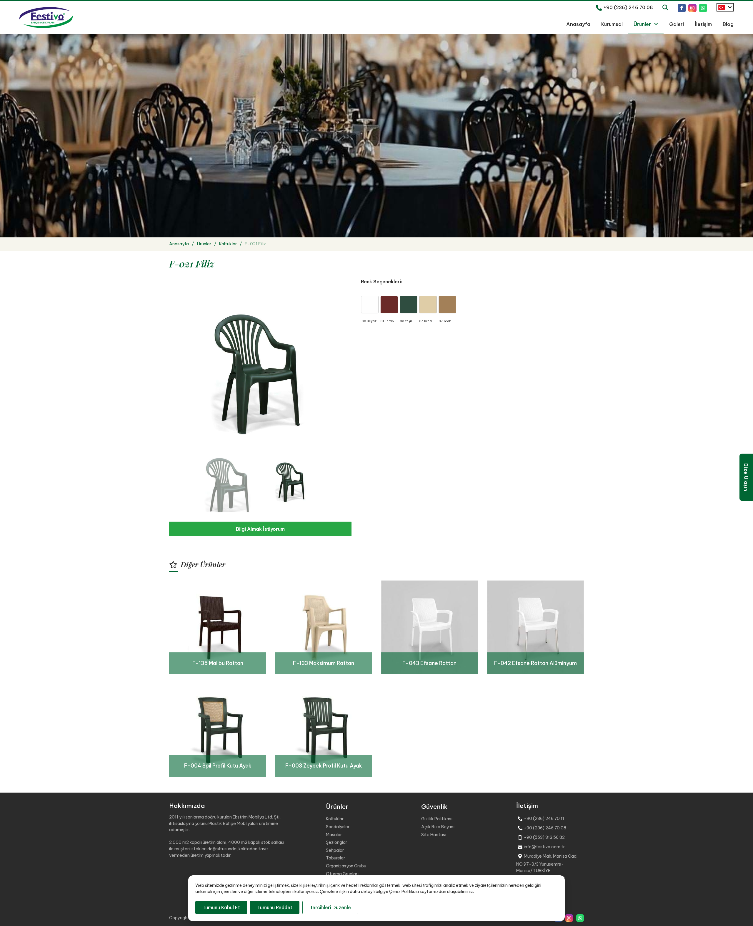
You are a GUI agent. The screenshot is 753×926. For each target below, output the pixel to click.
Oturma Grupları (342, 874)
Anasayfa (578, 24)
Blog (728, 24)
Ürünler (642, 24)
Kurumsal (612, 24)
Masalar (334, 834)
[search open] (665, 7)
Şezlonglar (336, 842)
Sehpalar (335, 850)
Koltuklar (335, 818)
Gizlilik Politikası (436, 818)
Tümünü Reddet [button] (274, 907)
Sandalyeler (337, 826)
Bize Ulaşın (746, 477)
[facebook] (682, 7)
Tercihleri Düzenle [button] (330, 907)
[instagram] (692, 7)
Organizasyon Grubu (346, 866)
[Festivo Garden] (46, 18)
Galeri (676, 24)
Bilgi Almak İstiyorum (260, 529)
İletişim (703, 24)
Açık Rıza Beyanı (437, 826)
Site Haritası (433, 834)
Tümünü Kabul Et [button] (221, 907)
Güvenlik (434, 807)
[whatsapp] (703, 7)
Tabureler (335, 858)
